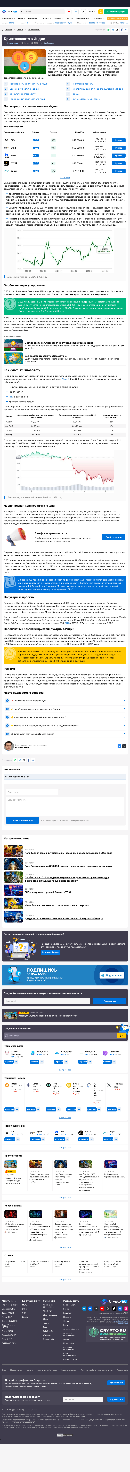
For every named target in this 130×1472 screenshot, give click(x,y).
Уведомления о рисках (69, 1370)
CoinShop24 (48, 1331)
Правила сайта (122, 1370)
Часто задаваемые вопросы (86, 99)
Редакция (29, 1370)
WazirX (65, 379)
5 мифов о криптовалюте (51, 533)
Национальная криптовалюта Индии (28, 99)
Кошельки (45, 18)
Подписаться (113, 975)
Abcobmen (47, 1311)
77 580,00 (78, 155)
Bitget (14, 171)
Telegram (76, 11)
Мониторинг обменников (48, 1306)
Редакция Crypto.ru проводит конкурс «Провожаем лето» (47, 1015)
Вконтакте (126, 30)
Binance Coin (76, 1086)
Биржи (20, 18)
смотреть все (65, 1148)
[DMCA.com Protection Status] (65, 1435)
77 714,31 (78, 171)
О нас (4, 1370)
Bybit (13, 148)
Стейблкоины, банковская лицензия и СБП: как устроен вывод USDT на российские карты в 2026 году (39, 1230)
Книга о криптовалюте (69, 1354)
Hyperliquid (55, 1086)
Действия (9, 1109)
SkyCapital (66, 1052)
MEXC (14, 155)
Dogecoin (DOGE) (9, 1335)
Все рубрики (97, 18)
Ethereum (35, 1085)
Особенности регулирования (24, 89)
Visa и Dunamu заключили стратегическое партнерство (57, 905)
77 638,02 (78, 163)
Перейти (9, 1062)
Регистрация (119, 11)
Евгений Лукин (22, 747)
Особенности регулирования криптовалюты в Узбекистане (59, 342)
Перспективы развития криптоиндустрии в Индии (97, 89)
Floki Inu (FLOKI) (9, 1343)
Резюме (75, 94)
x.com (83, 11)
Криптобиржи (29, 1301)
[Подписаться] (121, 1035)
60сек (45, 1319)
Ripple (117, 1084)
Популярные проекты (82, 83)
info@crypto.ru (123, 1323)
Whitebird (47, 1335)
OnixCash (90, 1052)
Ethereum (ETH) (8, 1309)
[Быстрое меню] (100, 11)
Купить (118, 140)
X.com (117, 30)
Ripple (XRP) (7, 1317)
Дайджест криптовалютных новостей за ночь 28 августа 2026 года (64, 918)
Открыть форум (50, 952)
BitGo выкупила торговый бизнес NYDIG (48, 892)
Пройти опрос (113, 537)
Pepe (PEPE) (7, 1339)
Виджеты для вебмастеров (47, 1370)
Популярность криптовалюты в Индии (29, 83)
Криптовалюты (7, 18)
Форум (66, 1339)
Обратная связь (16, 1370)
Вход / (110, 11)
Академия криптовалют (69, 1348)
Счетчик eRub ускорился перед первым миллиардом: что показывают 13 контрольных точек (114, 1229)
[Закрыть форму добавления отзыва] (123, 787)
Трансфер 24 (48, 1339)
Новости (57, 18)
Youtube (69, 11)
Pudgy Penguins (95, 1090)
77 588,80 (78, 140)
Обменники (32, 18)
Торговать (9, 1139)
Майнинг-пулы (81, 18)
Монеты (6, 1301)
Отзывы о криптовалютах (70, 1334)
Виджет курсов (70, 1359)
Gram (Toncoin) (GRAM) (8, 1326)
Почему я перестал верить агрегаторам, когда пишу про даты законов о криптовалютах (63, 1229)
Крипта (46, 1323)
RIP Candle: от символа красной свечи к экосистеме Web (14, 1226)
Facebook (122, 30)
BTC (12, 396)
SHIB (67, 623)
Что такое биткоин (10, 1305)
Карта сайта (68, 1343)
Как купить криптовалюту (23, 94)
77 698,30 (78, 148)
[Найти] (22, 12)
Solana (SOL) (7, 1331)
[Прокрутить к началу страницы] (124, 1456)
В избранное (49, 43)
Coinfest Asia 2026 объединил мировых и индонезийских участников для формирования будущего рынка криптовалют (67, 879)
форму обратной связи (120, 1321)
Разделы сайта (71, 1301)
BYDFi (14, 163)
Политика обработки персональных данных (97, 1370)
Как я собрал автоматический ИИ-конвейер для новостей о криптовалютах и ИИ (89, 1228)
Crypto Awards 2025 (118, 18)
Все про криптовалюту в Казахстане (46, 356)
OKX (13, 140)
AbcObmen (42, 1052)
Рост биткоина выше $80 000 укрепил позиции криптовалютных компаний (68, 866)
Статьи (68, 18)
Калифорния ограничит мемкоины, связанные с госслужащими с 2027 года (68, 853)
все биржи (65, 178)
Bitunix (25, 1317)
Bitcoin (14, 1085)
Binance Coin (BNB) (10, 1321)
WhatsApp (108, 30)
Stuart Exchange (16, 1053)
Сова (45, 1327)
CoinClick (114, 1052)
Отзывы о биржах (71, 1329)
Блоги (65, 1325)
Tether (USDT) (8, 1313)
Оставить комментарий (22, 820)
